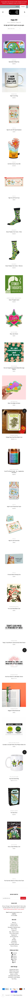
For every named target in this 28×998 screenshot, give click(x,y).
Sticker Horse (14, 640)
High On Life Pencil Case (14, 197)
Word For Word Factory (14, 742)
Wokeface (14, 60)
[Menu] (3, 12)
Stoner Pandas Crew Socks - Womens (14, 265)
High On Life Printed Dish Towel (14, 506)
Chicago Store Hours (14, 969)
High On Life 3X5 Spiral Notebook (14, 129)
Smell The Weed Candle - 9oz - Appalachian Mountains (14, 472)
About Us (14, 922)
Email (14, 960)
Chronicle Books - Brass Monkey (14, 298)
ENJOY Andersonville (8, 909)
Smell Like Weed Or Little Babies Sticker (14, 676)
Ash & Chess (14, 844)
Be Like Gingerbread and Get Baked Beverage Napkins (14, 368)
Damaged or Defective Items (14, 927)
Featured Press (14, 924)
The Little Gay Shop (14, 776)
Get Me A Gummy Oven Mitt (14, 163)
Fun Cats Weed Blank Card (14, 608)
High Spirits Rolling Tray (14, 61)
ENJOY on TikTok (14, 974)
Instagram (14, 957)
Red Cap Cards (14, 332)
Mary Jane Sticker (14, 333)
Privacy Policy (14, 942)
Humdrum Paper (14, 708)
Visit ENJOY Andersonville (14, 975)
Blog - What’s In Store (14, 931)
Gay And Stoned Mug (14, 778)
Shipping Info (14, 935)
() (23, 6)
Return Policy (14, 928)
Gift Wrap (14, 939)
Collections (13, 22)
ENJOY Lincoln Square (19, 909)
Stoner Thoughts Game (14, 299)
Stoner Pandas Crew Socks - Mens (14, 231)
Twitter (14, 954)
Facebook (14, 953)
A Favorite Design (14, 435)
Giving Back (14, 941)
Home (8, 22)
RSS (14, 962)
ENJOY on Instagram (14, 972)
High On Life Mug (14, 95)
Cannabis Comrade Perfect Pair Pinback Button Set (14, 744)
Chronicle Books (14, 810)
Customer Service (14, 925)
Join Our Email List (14, 936)
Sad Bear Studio (14, 674)
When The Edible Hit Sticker (14, 403)
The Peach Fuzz (14, 401)
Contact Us (14, 930)
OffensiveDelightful (14, 606)
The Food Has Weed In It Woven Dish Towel (14, 880)
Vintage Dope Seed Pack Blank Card (14, 437)
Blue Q (14, 128)
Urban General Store (17, 995)
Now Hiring (14, 978)
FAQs (14, 938)
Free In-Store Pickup (14, 933)
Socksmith (14, 230)
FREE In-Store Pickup (14, 971)
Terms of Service (14, 946)
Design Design (14, 366)
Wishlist (17, 6)
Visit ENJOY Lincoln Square (14, 977)
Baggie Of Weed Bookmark (14, 710)
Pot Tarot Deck (14, 812)
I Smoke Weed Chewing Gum (14, 574)
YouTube (15, 959)
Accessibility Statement (14, 944)
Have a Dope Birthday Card (14, 846)
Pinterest (15, 956)
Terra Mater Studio (14, 469)
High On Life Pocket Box (14, 540)
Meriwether (14, 94)
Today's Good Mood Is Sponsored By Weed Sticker (14, 642)
